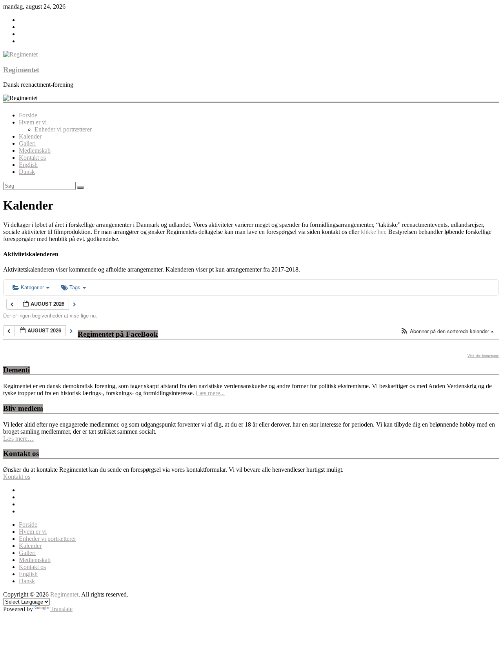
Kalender (30, 136)
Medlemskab (35, 150)
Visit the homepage (483, 356)
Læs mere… (18, 438)
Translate (61, 609)
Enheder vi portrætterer (63, 129)
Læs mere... (210, 393)
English (28, 164)
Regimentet (21, 70)
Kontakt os (32, 157)
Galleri (27, 143)
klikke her (373, 231)
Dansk (27, 171)
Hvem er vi (33, 122)
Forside (28, 115)
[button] (447, 331)
